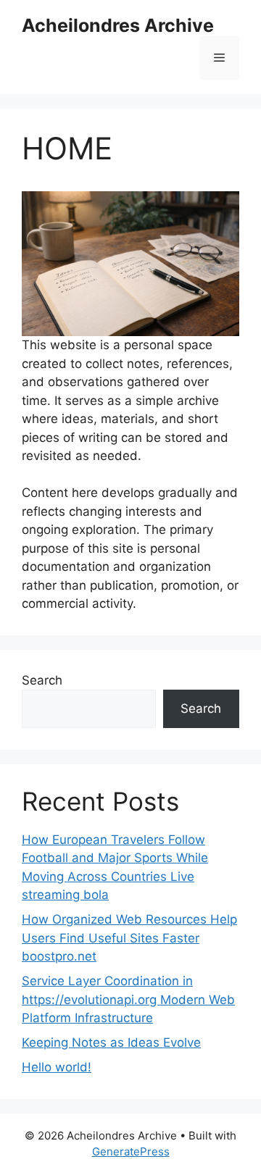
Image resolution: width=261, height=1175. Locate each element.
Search (42, 680)
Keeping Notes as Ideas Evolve (111, 1042)
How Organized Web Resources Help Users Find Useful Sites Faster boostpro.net (129, 937)
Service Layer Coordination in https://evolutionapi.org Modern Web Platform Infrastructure (128, 999)
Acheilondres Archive (118, 25)
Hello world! (56, 1067)
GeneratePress (131, 1151)
